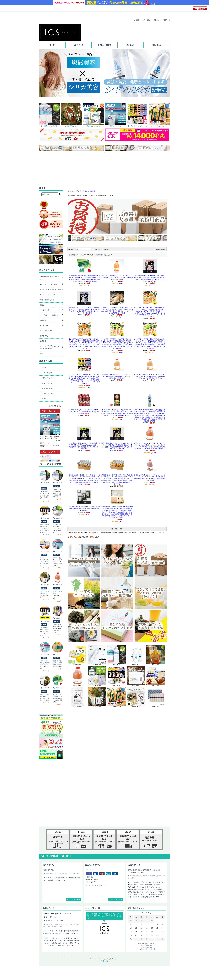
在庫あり (97, 249)
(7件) (153, 352)
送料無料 (106, 249)
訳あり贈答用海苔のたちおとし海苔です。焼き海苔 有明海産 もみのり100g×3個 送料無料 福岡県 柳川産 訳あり (84, 508)
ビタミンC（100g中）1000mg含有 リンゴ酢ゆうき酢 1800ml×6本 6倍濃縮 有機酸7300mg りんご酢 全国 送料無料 (84, 411)
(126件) (88, 285)
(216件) (153, 453)
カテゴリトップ (71, 191)
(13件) (120, 352)
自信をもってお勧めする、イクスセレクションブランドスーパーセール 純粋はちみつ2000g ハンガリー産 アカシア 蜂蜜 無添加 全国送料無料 (149, 376)
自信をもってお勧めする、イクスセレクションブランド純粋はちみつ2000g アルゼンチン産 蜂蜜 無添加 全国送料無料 (117, 277)
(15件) (120, 283)
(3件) (153, 285)
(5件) (120, 317)
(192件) (88, 387)
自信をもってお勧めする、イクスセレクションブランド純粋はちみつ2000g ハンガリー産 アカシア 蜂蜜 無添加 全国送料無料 (117, 376)
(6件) (87, 514)
